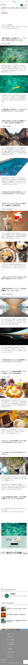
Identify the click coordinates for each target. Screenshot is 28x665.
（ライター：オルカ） (6, 376)
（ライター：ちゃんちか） (7, 209)
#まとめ (4, 12)
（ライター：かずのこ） (6, 43)
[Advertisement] (14, 571)
